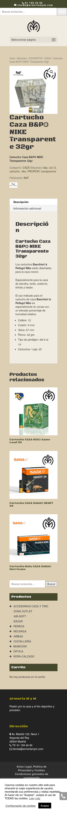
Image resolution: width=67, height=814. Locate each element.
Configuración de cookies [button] (21, 805)
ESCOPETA (35, 58)
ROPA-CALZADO (23, 656)
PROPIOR (33, 171)
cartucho (14, 171)
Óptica (18, 651)
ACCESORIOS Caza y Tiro (30, 606)
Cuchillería (22, 641)
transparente (48, 171)
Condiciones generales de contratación (31, 775)
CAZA (47, 58)
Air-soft (20, 616)
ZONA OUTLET (23, 611)
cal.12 (52, 167)
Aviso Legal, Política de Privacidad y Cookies (32, 768)
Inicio (12, 58)
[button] (51, 72)
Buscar (62, 11)
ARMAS (18, 636)
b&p (45, 167)
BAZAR (18, 621)
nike (23, 171)
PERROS (18, 626)
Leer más (34, 798)
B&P (26, 178)
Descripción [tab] (21, 202)
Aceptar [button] (45, 805)
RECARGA (19, 631)
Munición (22, 58)
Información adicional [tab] (27, 208)
